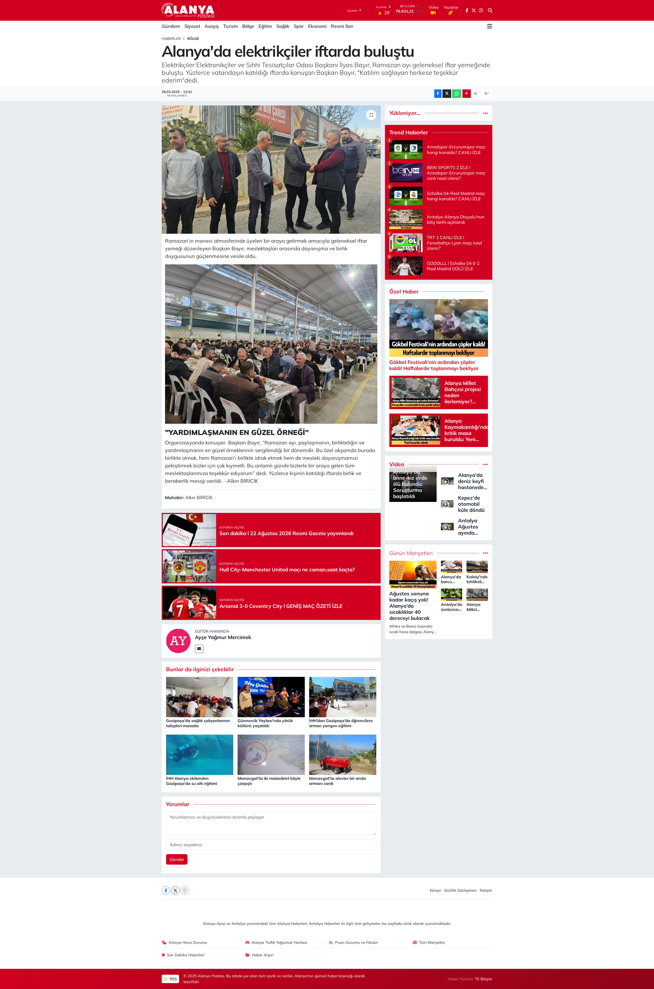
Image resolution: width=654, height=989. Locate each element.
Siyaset (192, 26)
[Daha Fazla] (466, 93)
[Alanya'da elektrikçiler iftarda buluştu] (271, 169)
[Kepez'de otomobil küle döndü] (447, 503)
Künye (435, 890)
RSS (173, 978)
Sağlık (282, 26)
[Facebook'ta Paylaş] (437, 93)
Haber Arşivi (263, 954)
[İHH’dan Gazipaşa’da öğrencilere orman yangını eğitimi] (342, 696)
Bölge (248, 26)
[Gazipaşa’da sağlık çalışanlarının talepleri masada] (199, 696)
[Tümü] (485, 113)
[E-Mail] (199, 649)
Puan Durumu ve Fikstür (356, 942)
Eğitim (265, 26)
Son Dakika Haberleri (185, 954)
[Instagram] (185, 890)
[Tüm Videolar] (485, 464)
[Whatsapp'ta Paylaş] (456, 93)
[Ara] (490, 10)
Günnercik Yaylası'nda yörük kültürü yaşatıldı (265, 723)
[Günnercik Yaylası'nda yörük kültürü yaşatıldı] (271, 696)
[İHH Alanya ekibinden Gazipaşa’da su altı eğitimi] (199, 754)
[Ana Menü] (489, 26)
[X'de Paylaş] (446, 93)
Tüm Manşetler (432, 942)
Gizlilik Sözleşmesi (460, 890)
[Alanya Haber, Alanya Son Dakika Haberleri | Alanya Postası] (188, 10)
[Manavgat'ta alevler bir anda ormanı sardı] (342, 754)
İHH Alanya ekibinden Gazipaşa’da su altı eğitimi (191, 781)
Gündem (171, 26)
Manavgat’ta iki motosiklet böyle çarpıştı (269, 781)
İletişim (486, 890)
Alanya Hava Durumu (188, 942)
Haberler (171, 38)
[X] (175, 890)
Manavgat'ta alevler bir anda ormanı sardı (337, 781)
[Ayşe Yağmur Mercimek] (178, 640)
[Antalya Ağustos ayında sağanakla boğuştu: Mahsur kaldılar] (447, 526)
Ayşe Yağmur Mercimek (223, 637)
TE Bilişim (483, 978)
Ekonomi (317, 26)
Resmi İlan (342, 26)
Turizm (230, 26)
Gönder (177, 859)
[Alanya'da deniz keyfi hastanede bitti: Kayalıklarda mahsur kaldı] (447, 480)
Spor (299, 26)
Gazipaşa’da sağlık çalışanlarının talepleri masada (198, 723)
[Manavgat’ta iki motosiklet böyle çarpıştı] (271, 754)
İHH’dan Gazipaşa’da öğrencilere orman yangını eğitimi (341, 723)
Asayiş (212, 26)
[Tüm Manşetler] (485, 553)
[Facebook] (166, 890)
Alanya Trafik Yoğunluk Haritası (279, 942)
